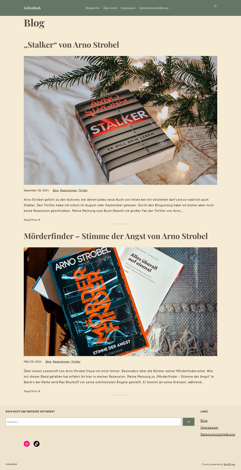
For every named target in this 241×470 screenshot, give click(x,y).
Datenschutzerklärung (218, 434)
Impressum (209, 427)
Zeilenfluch (32, 8)
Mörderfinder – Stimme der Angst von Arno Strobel (116, 236)
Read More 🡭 (32, 220)
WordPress (229, 464)
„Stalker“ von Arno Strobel (71, 44)
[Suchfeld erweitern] (215, 8)
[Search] (189, 422)
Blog (56, 190)
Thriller (83, 190)
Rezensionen (68, 190)
